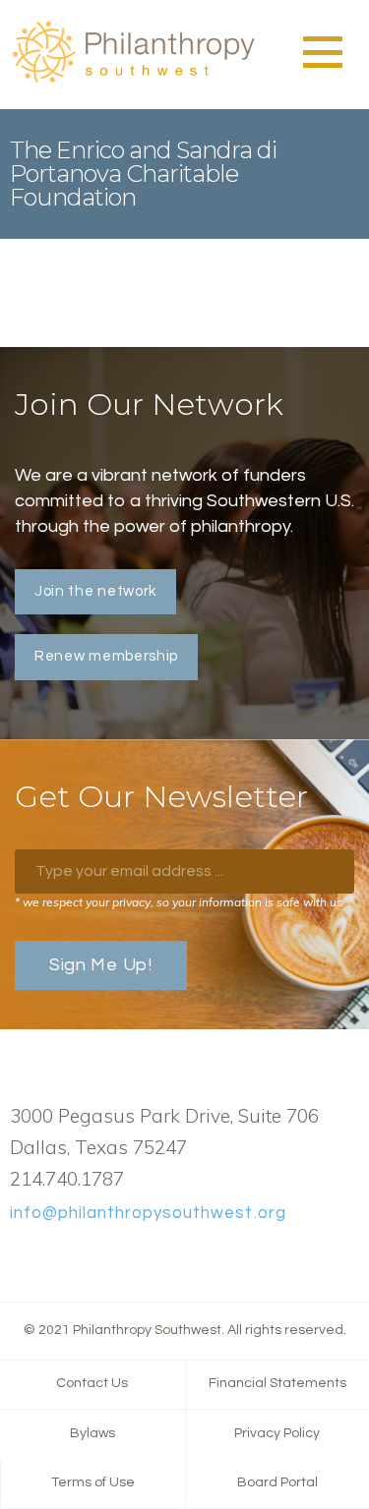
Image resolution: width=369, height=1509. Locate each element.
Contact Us (92, 1383)
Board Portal (277, 1482)
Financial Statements (277, 1383)
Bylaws (92, 1433)
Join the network (95, 591)
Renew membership (106, 656)
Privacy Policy (277, 1433)
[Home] (133, 79)
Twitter (52, 1258)
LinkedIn (83, 1258)
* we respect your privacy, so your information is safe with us (178, 902)
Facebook (20, 1258)
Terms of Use (93, 1482)
